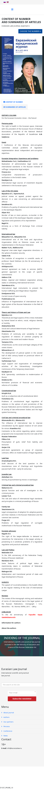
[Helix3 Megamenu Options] (12, 9)
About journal (8, 713)
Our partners (8, 722)
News (5, 736)
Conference (7, 731)
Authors (6, 717)
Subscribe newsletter (22, 699)
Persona (6, 726)
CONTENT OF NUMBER (14, 102)
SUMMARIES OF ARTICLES (15, 107)
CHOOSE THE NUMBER (30, 31)
